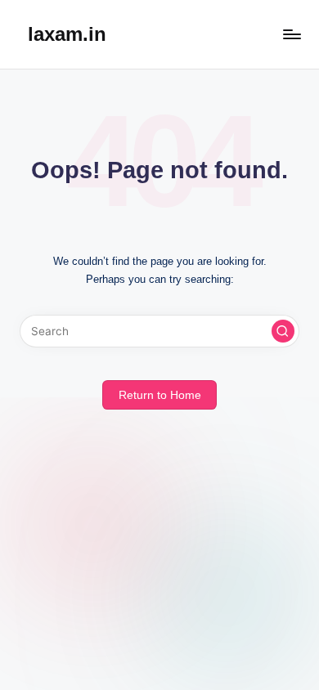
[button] (283, 331)
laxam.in (67, 34)
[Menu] (291, 33)
